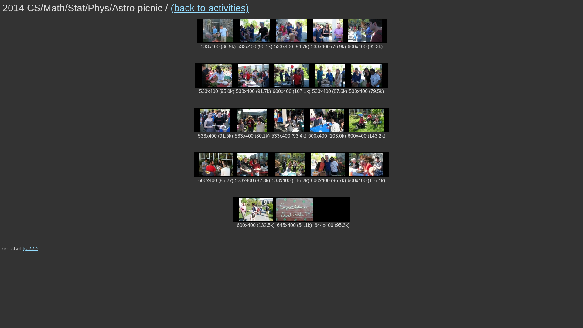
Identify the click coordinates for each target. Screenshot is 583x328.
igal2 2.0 (30, 249)
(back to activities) (210, 7)
